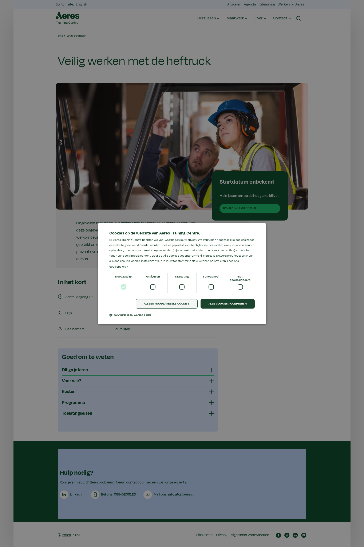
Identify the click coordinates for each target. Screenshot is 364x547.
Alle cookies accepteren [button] (228, 304)
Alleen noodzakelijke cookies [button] (166, 304)
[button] (130, 315)
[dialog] (182, 273)
